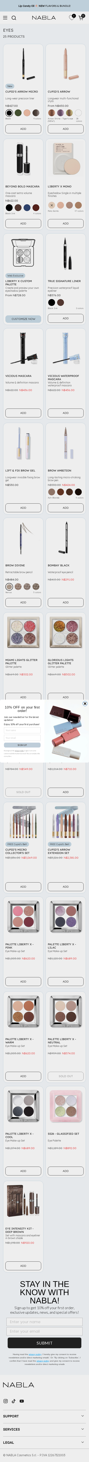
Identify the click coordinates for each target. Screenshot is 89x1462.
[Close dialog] (85, 703)
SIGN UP (22, 744)
